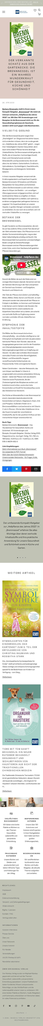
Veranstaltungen (8, 953)
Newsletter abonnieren (11, 962)
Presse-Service (8, 934)
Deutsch (20, 1013)
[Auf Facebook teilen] (7, 469)
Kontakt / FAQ (7, 914)
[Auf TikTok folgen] (34, 1006)
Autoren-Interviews (9, 930)
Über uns (5, 938)
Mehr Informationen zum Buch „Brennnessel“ (19, 449)
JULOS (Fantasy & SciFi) (11, 957)
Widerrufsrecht (8, 906)
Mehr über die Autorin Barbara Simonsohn (18, 455)
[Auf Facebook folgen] (3, 1006)
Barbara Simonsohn (10, 109)
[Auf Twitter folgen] (10, 1006)
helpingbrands (21, 1020)
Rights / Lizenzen (8, 910)
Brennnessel (24, 112)
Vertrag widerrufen (9, 918)
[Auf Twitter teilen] (16, 469)
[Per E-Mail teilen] (36, 469)
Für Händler (6, 950)
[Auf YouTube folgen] (28, 1006)
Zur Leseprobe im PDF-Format (13, 452)
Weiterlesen (7, 677)
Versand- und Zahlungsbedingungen (16, 902)
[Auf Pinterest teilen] (26, 469)
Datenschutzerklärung (10, 898)
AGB (4, 894)
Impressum (6, 890)
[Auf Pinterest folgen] (22, 1006)
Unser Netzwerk (8, 942)
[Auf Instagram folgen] (16, 1006)
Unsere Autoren (8, 946)
